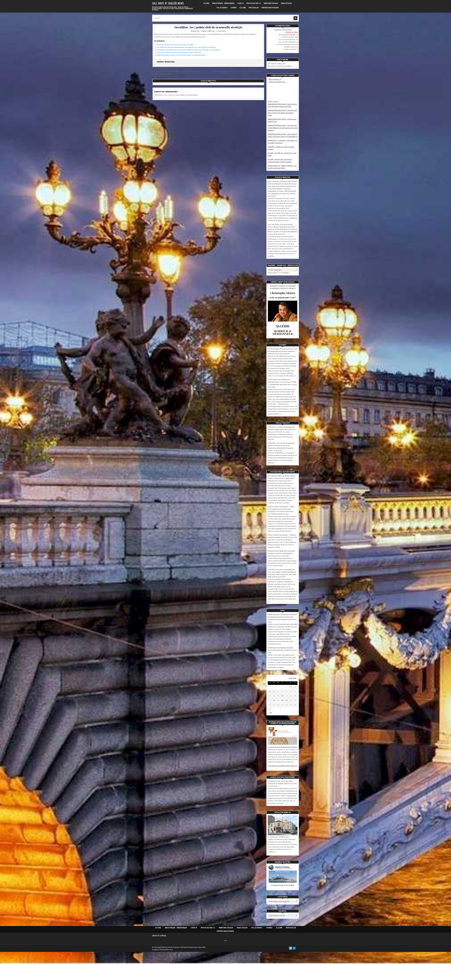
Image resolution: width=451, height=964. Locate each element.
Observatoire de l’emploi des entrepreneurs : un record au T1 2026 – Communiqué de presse (282, 382)
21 (287, 700)
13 (282, 696)
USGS (282, 610)
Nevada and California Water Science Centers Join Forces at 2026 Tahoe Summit (282, 478)
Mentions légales (271, 3)
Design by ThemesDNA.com (162, 949)
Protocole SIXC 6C (254, 3)
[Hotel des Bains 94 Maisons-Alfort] (283, 835)
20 (283, 700)
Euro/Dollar (254, 8)
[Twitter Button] (290, 948)
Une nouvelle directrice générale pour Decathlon (175, 45)
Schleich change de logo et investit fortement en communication (181, 55)
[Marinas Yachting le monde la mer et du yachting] (282, 883)
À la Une (242, 8)
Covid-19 (240, 3)
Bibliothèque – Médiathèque (223, 3)
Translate (285, 273)
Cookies (233, 8)
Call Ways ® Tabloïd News (168, 3)
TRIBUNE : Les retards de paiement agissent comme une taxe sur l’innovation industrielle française (281, 445)
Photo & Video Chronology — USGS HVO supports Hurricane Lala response (281, 509)
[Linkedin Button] (294, 948)
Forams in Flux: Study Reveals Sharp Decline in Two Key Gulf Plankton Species (281, 553)
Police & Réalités (282, 177)
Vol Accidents (222, 8)
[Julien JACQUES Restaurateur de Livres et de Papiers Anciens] (282, 745)
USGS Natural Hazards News (282, 472)
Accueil (206, 3)
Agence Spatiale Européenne (282, 777)
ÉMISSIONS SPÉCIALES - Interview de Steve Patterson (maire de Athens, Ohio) (282, 113)
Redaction (196, 31)
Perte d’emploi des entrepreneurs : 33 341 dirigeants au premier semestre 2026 (282, 351)
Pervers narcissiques (270, 8)
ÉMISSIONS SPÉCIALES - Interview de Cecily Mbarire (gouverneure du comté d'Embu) (282, 128)
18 (274, 700)
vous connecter (169, 95)
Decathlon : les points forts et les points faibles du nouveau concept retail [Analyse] (188, 50)
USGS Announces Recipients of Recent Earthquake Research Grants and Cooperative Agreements (282, 617)
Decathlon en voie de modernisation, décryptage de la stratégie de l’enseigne (186, 47)
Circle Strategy (283, 423)
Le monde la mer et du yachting (282, 885)
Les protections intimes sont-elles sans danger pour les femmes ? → (237, 71)
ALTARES (282, 345)
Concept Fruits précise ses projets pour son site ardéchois (179, 52)
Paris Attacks (286, 3)
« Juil (270, 713)
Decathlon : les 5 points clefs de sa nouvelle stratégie (208, 27)
